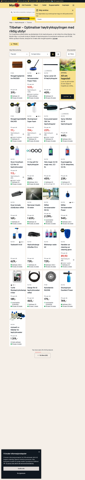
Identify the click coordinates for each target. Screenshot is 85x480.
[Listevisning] (58, 54)
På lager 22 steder (34, 223)
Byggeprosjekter (54, 5)
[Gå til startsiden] (14, 5)
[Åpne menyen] (73, 5)
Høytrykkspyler (19, 23)
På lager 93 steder (51, 306)
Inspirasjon (65, 5)
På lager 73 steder (51, 223)
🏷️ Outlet (43, 5)
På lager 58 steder (67, 306)
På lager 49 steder (51, 98)
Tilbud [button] (36, 5)
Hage (11, 23)
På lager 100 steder (67, 223)
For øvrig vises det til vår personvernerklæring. (20, 463)
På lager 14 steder (34, 98)
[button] (19, 54)
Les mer (55, 39)
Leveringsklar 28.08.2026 (49, 221)
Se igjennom (21, 473)
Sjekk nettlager (33, 96)
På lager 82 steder (34, 184)
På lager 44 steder (51, 267)
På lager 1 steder (33, 306)
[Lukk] (39, 452)
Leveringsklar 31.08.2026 (16, 303)
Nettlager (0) (16, 139)
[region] (21, 464)
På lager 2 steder (17, 184)
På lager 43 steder (67, 141)
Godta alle (21, 468)
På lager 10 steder (51, 141)
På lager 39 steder (17, 98)
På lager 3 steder (17, 141)
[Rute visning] (52, 54)
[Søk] (11, 12)
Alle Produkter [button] (26, 5)
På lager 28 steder (34, 141)
